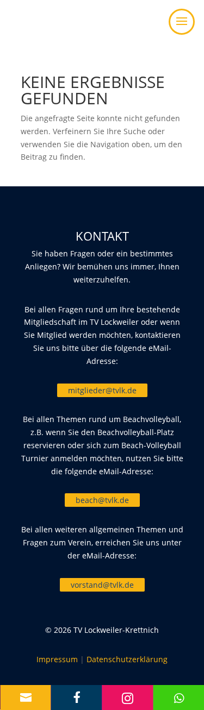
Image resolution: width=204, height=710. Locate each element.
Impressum (57, 659)
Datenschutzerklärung (127, 659)
